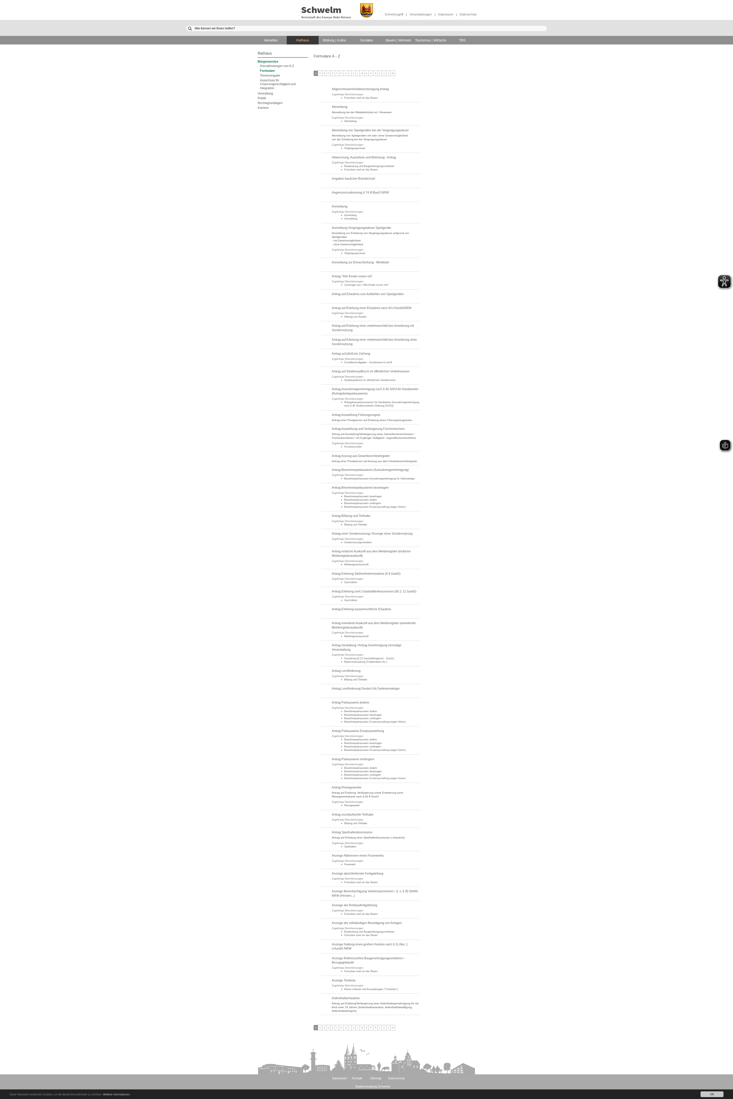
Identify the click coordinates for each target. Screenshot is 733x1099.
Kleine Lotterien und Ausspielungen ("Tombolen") (371, 989)
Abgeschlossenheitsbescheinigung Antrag (360, 89)
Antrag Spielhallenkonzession (352, 832)
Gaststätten (350, 582)
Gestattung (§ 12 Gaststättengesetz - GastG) (369, 658)
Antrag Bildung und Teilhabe (351, 515)
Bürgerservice (268, 61)
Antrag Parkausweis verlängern (353, 759)
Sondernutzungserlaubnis (358, 542)
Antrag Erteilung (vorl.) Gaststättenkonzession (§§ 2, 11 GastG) (374, 591)
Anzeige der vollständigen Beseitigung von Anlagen (367, 923)
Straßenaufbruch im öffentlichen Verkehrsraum (370, 380)
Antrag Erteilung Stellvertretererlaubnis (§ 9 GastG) (366, 573)
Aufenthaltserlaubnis (346, 998)
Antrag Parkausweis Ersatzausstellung (358, 731)
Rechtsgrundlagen (270, 103)
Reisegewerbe (352, 805)
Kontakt (357, 1078)
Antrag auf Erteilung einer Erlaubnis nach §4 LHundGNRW (371, 308)
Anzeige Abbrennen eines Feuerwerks (358, 855)
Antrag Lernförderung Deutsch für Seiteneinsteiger (366, 688)
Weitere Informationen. (117, 1094)
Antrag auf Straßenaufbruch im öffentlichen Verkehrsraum (370, 371)
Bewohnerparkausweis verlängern (362, 503)
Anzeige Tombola (343, 980)
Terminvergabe (270, 75)
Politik (262, 98)
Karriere (263, 107)
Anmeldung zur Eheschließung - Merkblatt (360, 262)
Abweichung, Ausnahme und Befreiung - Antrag (364, 157)
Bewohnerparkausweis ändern (360, 499)
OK (712, 1094)
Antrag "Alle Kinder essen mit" (352, 276)
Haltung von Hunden (355, 316)
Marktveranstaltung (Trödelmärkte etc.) (365, 661)
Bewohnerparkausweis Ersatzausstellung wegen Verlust (375, 506)
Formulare (267, 70)
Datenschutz (468, 14)
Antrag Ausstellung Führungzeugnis (356, 414)
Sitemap (375, 1078)
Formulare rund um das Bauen (361, 97)
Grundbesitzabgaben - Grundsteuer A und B (368, 362)
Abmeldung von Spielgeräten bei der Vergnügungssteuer (370, 130)
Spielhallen (350, 846)
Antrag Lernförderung (346, 670)
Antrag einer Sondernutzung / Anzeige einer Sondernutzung (372, 533)
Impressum (445, 14)
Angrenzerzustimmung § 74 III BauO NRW (360, 192)
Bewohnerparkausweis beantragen (363, 496)
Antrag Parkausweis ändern (350, 702)
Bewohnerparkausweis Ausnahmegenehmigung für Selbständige (379, 478)
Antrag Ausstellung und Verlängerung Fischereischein (368, 428)
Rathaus (265, 53)
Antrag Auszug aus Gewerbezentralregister (361, 456)
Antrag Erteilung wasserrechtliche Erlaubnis (361, 609)
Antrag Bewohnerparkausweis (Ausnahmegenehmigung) (370, 469)
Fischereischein (353, 446)
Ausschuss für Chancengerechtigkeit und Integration (278, 84)
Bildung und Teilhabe (355, 524)
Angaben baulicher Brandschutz (353, 178)
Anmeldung (339, 206)
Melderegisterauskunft (356, 564)
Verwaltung (265, 93)
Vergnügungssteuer (354, 148)
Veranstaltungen (421, 14)
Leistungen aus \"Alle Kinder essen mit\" (366, 284)
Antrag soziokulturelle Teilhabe (353, 814)
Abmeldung (339, 106)
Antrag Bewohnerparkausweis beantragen (360, 487)
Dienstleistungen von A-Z (277, 66)
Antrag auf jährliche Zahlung (351, 353)
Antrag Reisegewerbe (346, 787)
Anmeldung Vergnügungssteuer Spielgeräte (361, 227)
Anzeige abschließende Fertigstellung (357, 873)
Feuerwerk (350, 864)
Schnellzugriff (394, 14)
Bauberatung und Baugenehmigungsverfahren (369, 166)
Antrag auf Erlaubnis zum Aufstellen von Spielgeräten (368, 294)
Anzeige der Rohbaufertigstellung (354, 905)
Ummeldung (350, 218)
